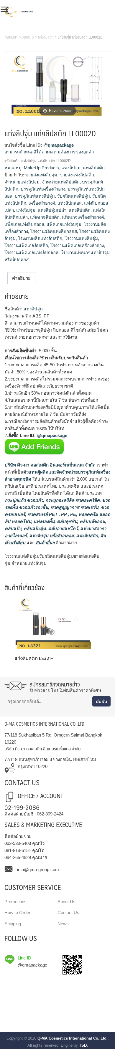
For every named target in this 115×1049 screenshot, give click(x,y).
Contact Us (68, 912)
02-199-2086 (22, 807)
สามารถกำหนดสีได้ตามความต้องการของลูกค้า (49, 151)
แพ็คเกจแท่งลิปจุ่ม (64, 224)
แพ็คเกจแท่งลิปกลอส (24, 224)
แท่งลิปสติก (46, 37)
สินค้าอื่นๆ (45, 542)
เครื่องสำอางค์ (42, 203)
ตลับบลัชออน (91, 521)
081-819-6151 (17, 850)
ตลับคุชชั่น (66, 521)
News (63, 923)
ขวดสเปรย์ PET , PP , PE (51, 514)
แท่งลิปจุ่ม (70, 167)
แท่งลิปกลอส (70, 203)
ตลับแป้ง (13, 528)
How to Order (17, 912)
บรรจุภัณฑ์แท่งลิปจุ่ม (35, 195)
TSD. (83, 1045)
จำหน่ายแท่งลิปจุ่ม (22, 181)
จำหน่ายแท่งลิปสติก (61, 181)
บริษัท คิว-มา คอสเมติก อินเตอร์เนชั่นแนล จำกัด (50, 464)
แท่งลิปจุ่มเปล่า (52, 210)
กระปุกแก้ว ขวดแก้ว (24, 500)
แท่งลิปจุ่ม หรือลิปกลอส (51, 535)
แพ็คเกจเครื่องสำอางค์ (83, 217)
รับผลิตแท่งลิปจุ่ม (73, 195)
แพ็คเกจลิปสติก (45, 217)
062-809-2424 (50, 813)
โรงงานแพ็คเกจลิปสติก (26, 245)
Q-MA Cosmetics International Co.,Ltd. (72, 1038)
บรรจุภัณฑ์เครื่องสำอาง (43, 188)
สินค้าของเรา (17, 30)
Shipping (12, 923)
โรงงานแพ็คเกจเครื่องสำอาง (77, 245)
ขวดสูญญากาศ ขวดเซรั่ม (73, 507)
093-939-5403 (17, 843)
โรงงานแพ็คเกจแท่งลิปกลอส (31, 252)
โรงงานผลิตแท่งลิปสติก (40, 238)
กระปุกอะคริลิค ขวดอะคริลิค (72, 500)
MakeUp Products (19, 37)
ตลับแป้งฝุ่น (34, 528)
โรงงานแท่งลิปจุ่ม (81, 238)
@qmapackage (58, 145)
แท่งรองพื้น (43, 521)
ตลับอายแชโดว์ (62, 528)
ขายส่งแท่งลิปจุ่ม (41, 174)
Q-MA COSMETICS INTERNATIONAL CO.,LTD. (45, 724)
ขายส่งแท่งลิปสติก (77, 174)
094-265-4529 (17, 857)
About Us (66, 901)
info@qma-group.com (38, 869)
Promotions (15, 901)
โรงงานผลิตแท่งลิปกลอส (53, 231)
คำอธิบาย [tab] (21, 278)
